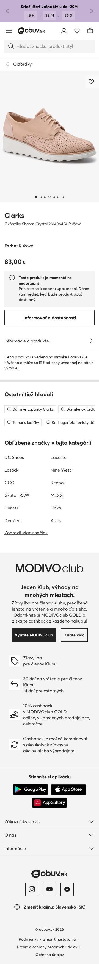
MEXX (57, 495)
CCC (9, 482)
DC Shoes (14, 457)
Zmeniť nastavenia (59, 939)
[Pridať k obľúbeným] (92, 81)
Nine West (61, 470)
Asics (56, 520)
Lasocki (12, 470)
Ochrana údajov (49, 954)
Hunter (11, 508)
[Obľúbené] (77, 30)
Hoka (56, 508)
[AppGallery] (49, 802)
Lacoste (59, 457)
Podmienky (28, 939)
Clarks (14, 215)
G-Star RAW (16, 495)
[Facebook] (67, 889)
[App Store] (68, 789)
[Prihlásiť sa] (63, 30)
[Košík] (90, 30)
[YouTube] (49, 889)
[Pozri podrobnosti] (91, 340)
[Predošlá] (7, 11)
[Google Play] (30, 789)
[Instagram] (31, 889)
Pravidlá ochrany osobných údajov (47, 947)
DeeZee (12, 520)
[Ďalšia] (91, 11)
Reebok (58, 482)
